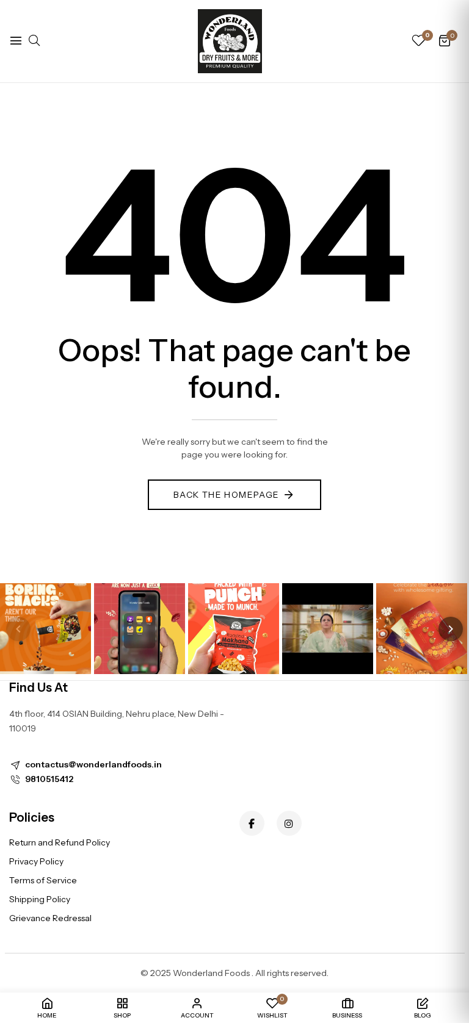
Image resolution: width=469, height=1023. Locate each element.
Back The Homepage (226, 494)
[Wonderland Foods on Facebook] (251, 823)
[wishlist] (418, 42)
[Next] (450, 629)
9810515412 (49, 779)
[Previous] (18, 629)
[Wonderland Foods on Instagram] (289, 823)
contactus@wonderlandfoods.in (93, 764)
